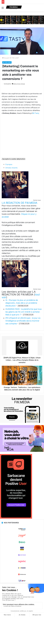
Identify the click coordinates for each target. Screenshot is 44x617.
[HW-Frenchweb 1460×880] (22, 451)
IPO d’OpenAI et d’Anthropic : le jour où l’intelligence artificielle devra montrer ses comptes (22, 321)
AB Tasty (35, 113)
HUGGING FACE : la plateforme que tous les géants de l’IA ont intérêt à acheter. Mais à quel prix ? (23, 312)
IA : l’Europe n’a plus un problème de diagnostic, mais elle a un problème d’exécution (21, 303)
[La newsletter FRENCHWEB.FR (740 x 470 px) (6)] (22, 422)
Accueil (6, 58)
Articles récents (11, 168)
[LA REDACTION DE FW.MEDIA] (15, 198)
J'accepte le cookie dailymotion (13, 159)
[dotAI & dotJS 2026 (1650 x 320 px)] (22, 20)
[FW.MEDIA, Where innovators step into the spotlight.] (13, 7)
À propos (8, 164)
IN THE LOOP (14, 58)
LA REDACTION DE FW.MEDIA (19, 202)
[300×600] (16, 518)
